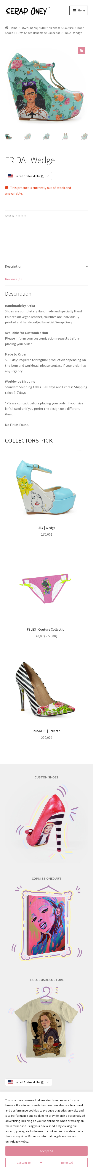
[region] (46, 1131)
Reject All (67, 1163)
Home (14, 28)
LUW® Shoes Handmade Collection (38, 33)
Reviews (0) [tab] (13, 279)
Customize (24, 1163)
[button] (81, 50)
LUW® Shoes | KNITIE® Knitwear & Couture (47, 28)
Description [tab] (13, 266)
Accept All (46, 1151)
